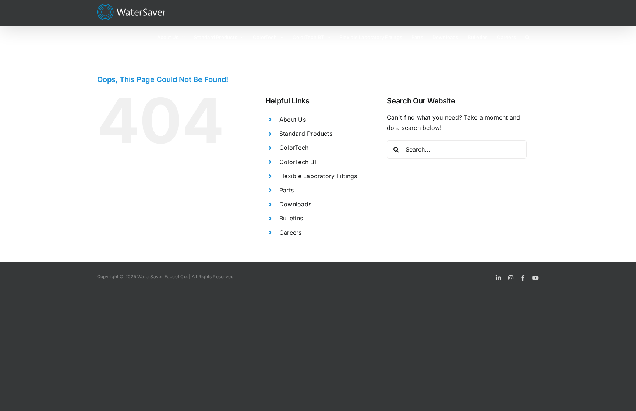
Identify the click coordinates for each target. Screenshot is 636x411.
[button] (527, 37)
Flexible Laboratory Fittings (318, 176)
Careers (290, 232)
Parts (286, 190)
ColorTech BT (298, 162)
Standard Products (305, 133)
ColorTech (293, 147)
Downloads (295, 204)
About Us (292, 119)
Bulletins (291, 218)
